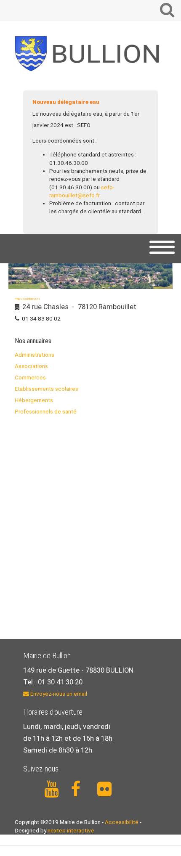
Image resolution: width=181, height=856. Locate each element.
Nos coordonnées (28, 299)
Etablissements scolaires (46, 388)
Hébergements (34, 400)
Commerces (30, 377)
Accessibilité (121, 822)
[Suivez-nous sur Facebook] (79, 789)
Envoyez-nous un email (58, 693)
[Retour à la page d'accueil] (90, 54)
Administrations (34, 354)
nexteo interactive (71, 830)
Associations (31, 366)
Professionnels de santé (46, 411)
